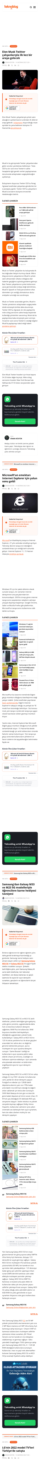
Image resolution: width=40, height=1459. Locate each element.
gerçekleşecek (16, 128)
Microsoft (6, 540)
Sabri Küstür (9, 898)
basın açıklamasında (10, 703)
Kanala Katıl (20, 421)
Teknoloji (13, 46)
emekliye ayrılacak (16, 554)
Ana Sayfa (5, 46)
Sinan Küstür (9, 62)
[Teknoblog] (11, 7)
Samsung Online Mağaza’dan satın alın (21, 1196)
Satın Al (13, 342)
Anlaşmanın (18, 122)
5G (24, 1320)
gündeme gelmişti (9, 326)
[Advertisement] (20, 809)
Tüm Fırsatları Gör (19, 362)
